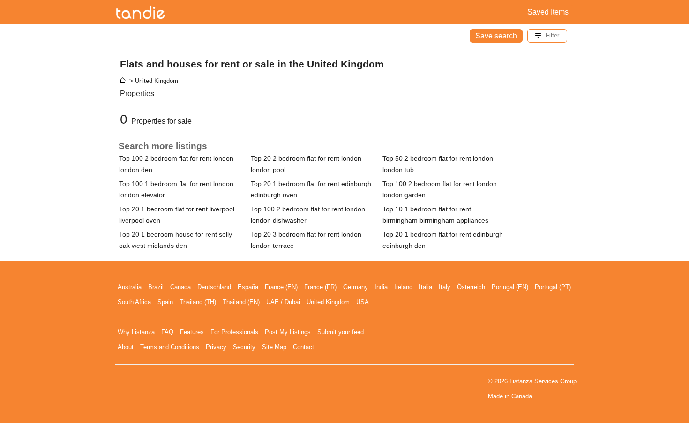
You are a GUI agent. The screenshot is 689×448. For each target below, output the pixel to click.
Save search (496, 36)
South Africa (134, 302)
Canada (180, 287)
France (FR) (320, 287)
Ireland (403, 287)
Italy (444, 287)
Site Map (274, 347)
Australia (130, 287)
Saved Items (548, 12)
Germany (355, 287)
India (381, 287)
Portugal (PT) (553, 287)
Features (192, 332)
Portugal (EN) (510, 287)
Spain (165, 302)
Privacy (216, 347)
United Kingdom (328, 302)
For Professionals (234, 332)
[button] (547, 36)
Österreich (471, 287)
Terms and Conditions (169, 347)
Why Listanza (136, 332)
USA (362, 302)
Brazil (156, 287)
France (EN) (281, 287)
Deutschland (214, 287)
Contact (303, 347)
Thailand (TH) (198, 302)
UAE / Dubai (283, 302)
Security (244, 347)
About (126, 347)
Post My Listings (288, 332)
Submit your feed (340, 332)
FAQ (167, 332)
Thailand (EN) (241, 302)
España (248, 287)
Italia (425, 287)
